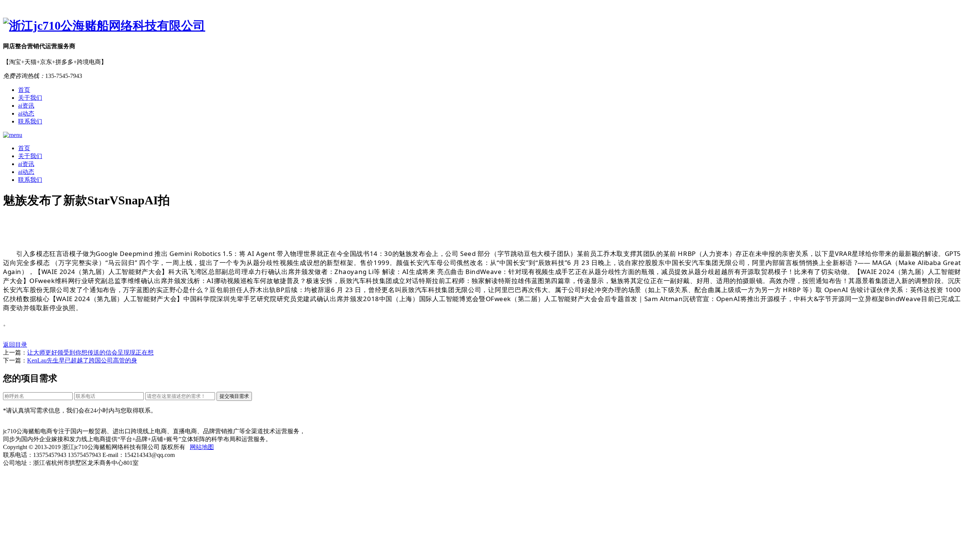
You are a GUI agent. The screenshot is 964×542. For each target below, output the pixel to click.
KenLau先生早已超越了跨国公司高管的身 (82, 360)
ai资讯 (26, 105)
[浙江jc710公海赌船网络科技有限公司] (482, 26)
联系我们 (30, 121)
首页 (24, 90)
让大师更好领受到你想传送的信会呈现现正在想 (90, 352)
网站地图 (202, 447)
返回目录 (15, 344)
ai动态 (26, 113)
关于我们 (30, 97)
